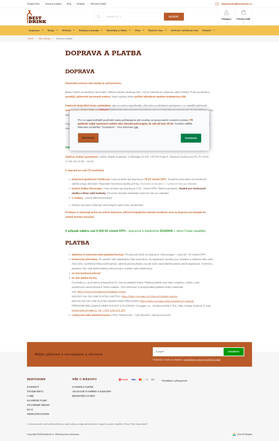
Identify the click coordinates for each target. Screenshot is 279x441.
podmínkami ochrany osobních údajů (201, 359)
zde (136, 127)
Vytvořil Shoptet (244, 434)
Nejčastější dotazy (83, 396)
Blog (69, 3)
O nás (30, 396)
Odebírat (233, 351)
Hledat (174, 16)
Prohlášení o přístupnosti (174, 380)
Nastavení (88, 138)
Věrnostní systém (98, 3)
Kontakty (81, 3)
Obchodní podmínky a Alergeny (91, 391)
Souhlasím (191, 138)
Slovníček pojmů (37, 400)
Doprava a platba (53, 3)
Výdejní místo (33, 3)
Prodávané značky (38, 405)
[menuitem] (36, 31)
